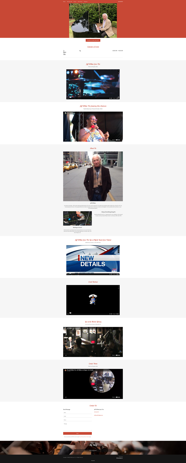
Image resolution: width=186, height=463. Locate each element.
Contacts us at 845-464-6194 (93, 40)
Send (77, 433)
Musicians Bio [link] (69, 1)
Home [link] (64, 1)
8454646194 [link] (120, 1)
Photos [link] (75, 1)
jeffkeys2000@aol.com (98, 415)
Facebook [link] (85, 1)
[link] (119, 458)
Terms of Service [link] (86, 436)
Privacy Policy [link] (81, 436)
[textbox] (77, 412)
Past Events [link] (80, 1)
